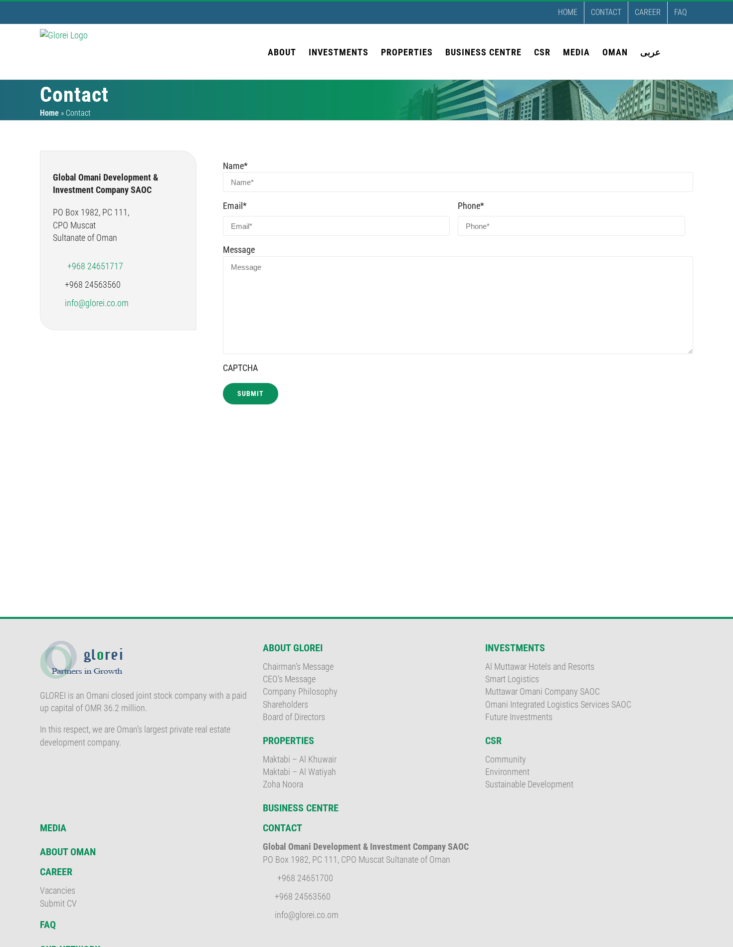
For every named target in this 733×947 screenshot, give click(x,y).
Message (239, 249)
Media (53, 828)
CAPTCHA (240, 368)
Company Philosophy (300, 691)
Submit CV (58, 903)
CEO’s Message (289, 679)
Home (49, 113)
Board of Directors (294, 717)
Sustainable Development (529, 784)
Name (235, 166)
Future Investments (518, 717)
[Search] (677, 51)
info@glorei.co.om (97, 303)
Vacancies (57, 890)
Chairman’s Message (298, 666)
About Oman (68, 852)
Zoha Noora (283, 784)
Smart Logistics (512, 679)
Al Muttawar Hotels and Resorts (539, 666)
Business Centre (301, 808)
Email (235, 205)
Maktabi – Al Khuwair (300, 759)
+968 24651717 (95, 266)
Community (505, 759)
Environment (507, 771)
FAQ (48, 925)
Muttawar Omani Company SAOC (542, 691)
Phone (471, 205)
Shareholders (285, 704)
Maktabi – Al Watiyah (299, 771)
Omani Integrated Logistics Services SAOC (558, 704)
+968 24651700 (305, 878)
